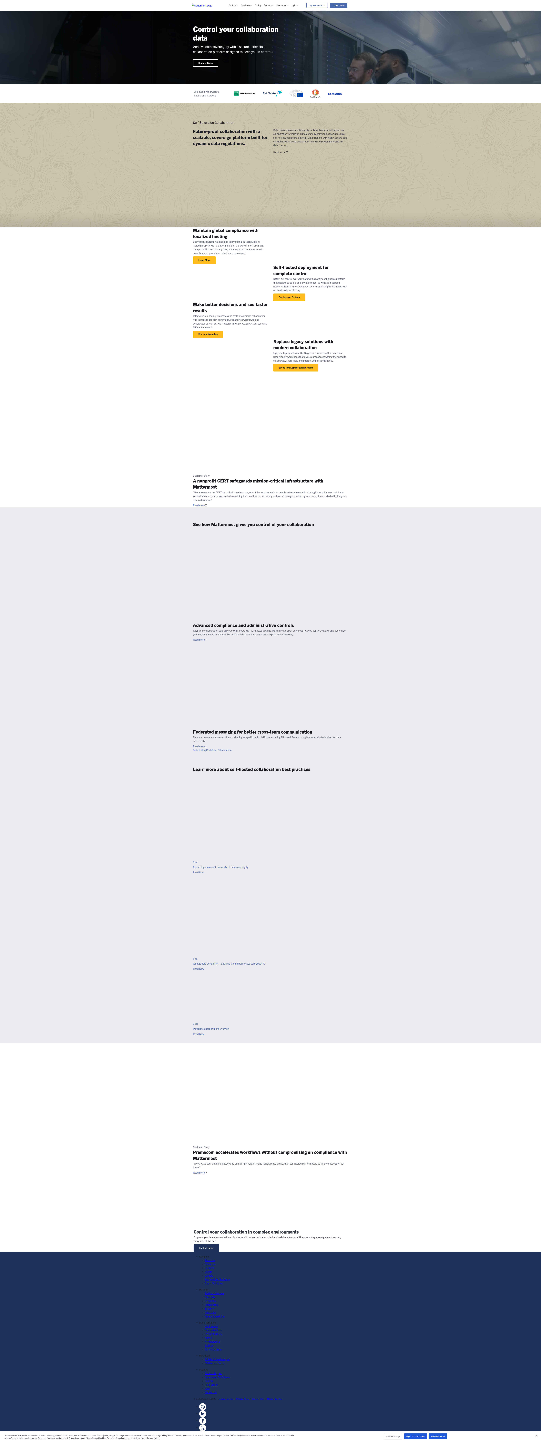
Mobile (236, 36)
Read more (279, 152)
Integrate (285, 96)
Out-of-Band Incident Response (329, 26)
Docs (283, 64)
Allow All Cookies (438, 1436)
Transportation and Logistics (260, 76)
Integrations (239, 32)
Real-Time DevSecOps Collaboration (264, 36)
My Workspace (303, 21)
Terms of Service (226, 1398)
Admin (284, 60)
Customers (286, 36)
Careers (209, 1275)
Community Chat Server (217, 1377)
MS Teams (238, 60)
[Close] (536, 1436)
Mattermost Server (215, 1363)
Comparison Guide (215, 1316)
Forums (209, 1380)
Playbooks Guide (289, 57)
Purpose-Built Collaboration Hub (262, 40)
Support (299, 32)
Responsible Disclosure (217, 1279)
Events (284, 32)
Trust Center (239, 48)
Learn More (204, 260)
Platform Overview (208, 334)
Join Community (289, 84)
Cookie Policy (258, 1398)
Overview (237, 21)
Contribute (286, 88)
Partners (209, 1267)
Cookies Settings (393, 1436)
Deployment (211, 1326)
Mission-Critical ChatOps (258, 32)
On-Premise (239, 81)
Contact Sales (338, 5)
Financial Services (255, 68)
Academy (286, 49)
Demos (284, 29)
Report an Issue (213, 1349)
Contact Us (211, 1392)
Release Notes (288, 72)
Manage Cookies (274, 1398)
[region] (270, 1436)
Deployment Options (289, 297)
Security (237, 44)
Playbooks (238, 29)
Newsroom (210, 1264)
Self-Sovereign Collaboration (260, 29)
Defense (249, 57)
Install (284, 100)
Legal (207, 1388)
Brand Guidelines (214, 1283)
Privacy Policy (243, 1398)
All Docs (209, 1345)
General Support (213, 1373)
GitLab (236, 68)
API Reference (288, 68)
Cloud (236, 84)
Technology (251, 60)
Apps (298, 29)
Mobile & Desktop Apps (217, 1359)
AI (234, 40)
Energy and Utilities (255, 72)
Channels (238, 25)
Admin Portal (302, 25)
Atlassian (237, 64)
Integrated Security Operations (261, 21)
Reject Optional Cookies (415, 1436)
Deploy (284, 92)
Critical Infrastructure (256, 53)
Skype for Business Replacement (296, 367)
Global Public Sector (256, 64)
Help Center (211, 1384)
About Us (210, 1260)
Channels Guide (289, 53)
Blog (283, 25)
